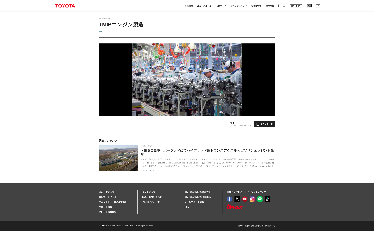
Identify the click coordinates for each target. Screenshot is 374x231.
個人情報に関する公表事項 (198, 197)
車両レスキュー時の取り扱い (113, 202)
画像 (100, 31)
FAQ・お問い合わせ (152, 197)
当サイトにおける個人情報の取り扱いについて (256, 226)
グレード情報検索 (107, 212)
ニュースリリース (148, 170)
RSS (187, 207)
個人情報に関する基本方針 (198, 192)
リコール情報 (105, 207)
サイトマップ (148, 192)
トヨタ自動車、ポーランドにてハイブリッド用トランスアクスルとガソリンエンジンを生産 (207, 152)
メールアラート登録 (194, 202)
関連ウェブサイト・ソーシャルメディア (246, 192)
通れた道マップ (106, 192)
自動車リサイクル (107, 197)
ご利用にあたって (151, 202)
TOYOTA (65, 6)
